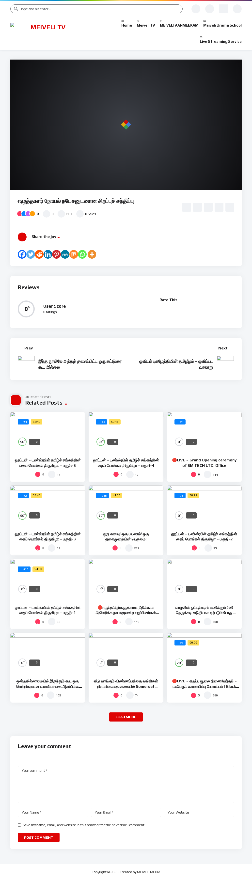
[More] (92, 254)
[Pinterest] (56, 254)
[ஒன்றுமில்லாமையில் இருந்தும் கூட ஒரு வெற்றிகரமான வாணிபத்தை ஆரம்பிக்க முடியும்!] (47, 654)
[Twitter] (30, 254)
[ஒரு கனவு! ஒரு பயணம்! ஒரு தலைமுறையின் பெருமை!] (126, 507)
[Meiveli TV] (46, 33)
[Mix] (73, 254)
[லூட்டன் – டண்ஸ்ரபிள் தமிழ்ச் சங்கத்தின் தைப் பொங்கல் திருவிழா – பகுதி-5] (47, 433)
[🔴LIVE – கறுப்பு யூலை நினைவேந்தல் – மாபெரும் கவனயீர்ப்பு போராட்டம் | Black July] (204, 654)
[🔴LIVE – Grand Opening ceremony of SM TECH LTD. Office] (204, 433)
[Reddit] (39, 254)
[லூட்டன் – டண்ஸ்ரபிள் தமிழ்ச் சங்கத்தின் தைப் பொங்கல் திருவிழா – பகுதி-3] (47, 507)
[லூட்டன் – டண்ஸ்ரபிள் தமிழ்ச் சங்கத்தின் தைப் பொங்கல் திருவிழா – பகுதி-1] (47, 580)
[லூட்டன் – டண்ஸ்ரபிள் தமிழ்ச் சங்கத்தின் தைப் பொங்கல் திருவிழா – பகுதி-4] (126, 433)
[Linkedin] (48, 254)
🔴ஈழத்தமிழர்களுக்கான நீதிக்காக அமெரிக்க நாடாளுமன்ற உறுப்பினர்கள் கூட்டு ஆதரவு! (126, 612)
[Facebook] (22, 254)
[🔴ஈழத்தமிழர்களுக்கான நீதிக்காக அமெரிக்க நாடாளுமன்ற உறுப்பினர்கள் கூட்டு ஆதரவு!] (126, 580)
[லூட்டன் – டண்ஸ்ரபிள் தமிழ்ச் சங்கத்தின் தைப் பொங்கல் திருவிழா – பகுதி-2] (204, 507)
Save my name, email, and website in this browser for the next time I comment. (84, 825)
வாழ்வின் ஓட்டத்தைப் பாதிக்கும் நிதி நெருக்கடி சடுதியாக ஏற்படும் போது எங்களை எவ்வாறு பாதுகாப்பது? (204, 612)
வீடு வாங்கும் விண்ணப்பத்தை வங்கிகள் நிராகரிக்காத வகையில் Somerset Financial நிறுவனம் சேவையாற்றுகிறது (126, 686)
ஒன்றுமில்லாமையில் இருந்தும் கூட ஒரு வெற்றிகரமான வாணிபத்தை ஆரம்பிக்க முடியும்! (47, 686)
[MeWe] (65, 254)
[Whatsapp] (82, 254)
